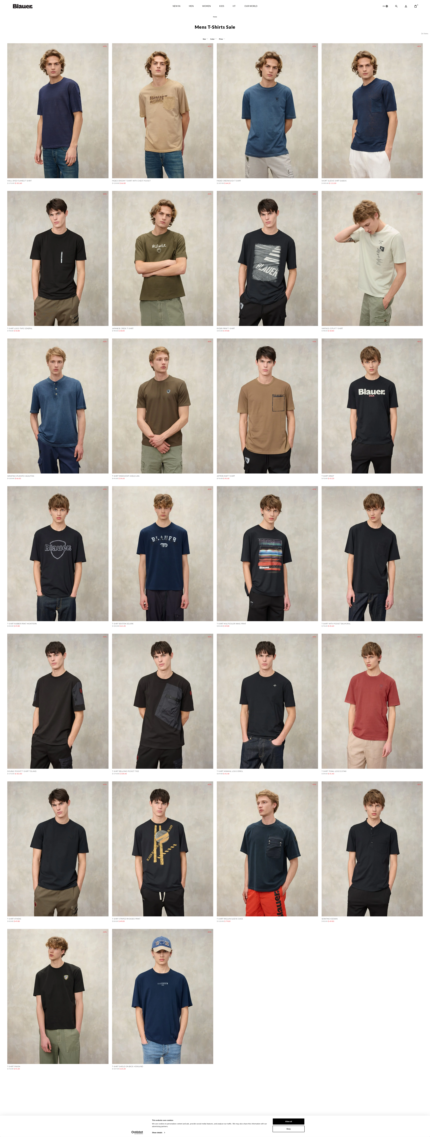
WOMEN (206, 6)
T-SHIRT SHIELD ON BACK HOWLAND (127, 1066)
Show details (157, 1133)
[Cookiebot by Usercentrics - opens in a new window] (137, 1132)
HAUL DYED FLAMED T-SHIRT (19, 181)
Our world (250, 6)
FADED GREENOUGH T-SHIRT (229, 181)
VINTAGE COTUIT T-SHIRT (332, 328)
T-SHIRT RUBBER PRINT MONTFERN (22, 624)
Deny (289, 1129)
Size (204, 39)
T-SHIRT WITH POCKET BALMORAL (336, 624)
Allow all (288, 1121)
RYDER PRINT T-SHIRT (226, 328)
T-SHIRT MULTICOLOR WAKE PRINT (231, 624)
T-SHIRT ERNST (328, 476)
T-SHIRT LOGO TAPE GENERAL (19, 328)
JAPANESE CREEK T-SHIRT (123, 328)
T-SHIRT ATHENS (14, 919)
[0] (415, 6)
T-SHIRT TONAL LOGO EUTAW (334, 771)
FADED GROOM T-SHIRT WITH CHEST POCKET (131, 181)
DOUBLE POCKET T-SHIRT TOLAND (21, 771)
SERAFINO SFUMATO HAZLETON (20, 476)
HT (234, 6)
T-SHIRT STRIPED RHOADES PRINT (126, 919)
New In (176, 6)
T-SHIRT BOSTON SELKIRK (123, 624)
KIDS (221, 6)
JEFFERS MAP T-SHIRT (226, 476)
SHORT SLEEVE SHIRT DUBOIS (334, 181)
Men (191, 6)
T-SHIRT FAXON (13, 1066)
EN (384, 6)
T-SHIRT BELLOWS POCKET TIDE (125, 771)
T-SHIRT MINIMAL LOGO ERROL (230, 771)
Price (221, 39)
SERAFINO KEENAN (330, 919)
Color (212, 39)
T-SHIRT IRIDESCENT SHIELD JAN (125, 476)
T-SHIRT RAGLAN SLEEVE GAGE (230, 919)
